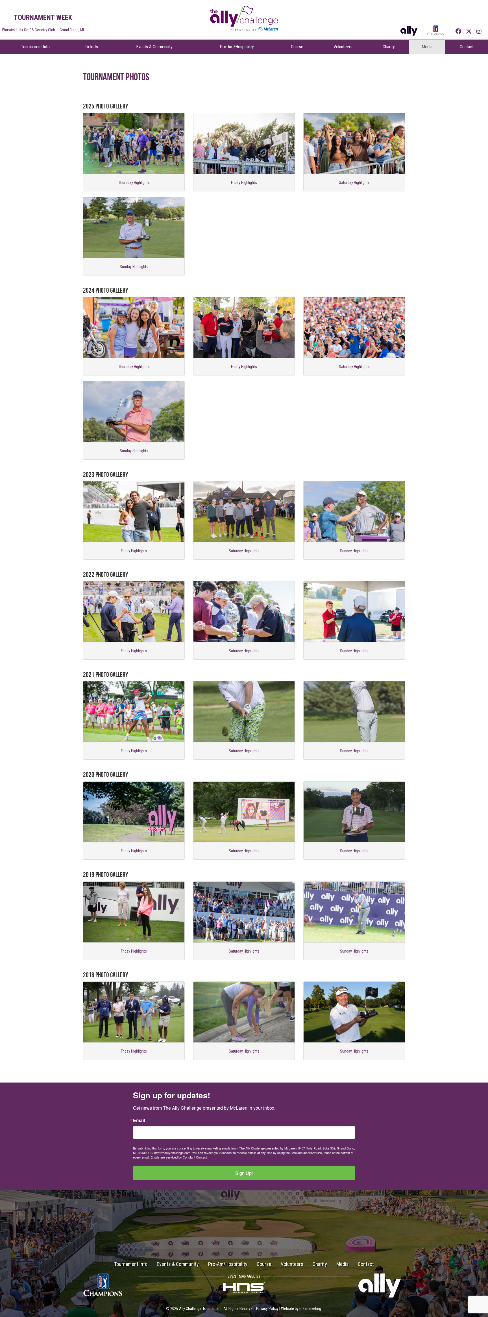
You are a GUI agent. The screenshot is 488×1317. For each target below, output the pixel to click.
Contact (467, 46)
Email (139, 1120)
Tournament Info (35, 46)
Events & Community (154, 46)
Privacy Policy (267, 1308)
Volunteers (343, 46)
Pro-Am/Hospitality (237, 46)
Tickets (91, 46)
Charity (389, 46)
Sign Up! (244, 1173)
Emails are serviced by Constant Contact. (179, 1157)
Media (427, 46)
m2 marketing (310, 1308)
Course (297, 46)
